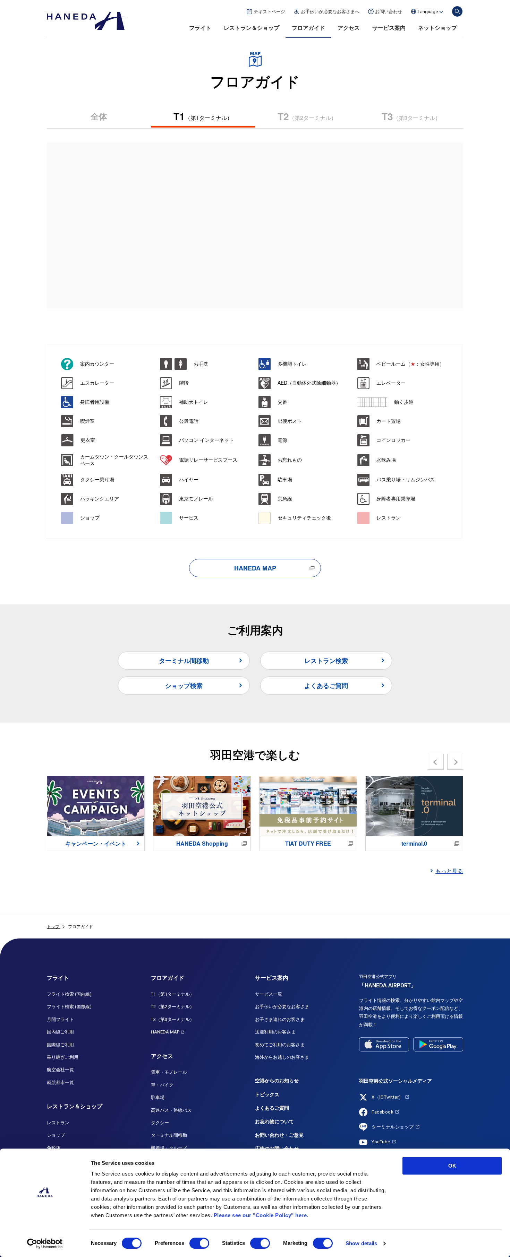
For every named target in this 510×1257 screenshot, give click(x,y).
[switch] (199, 1243)
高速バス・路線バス (171, 1110)
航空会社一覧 (60, 1069)
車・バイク (162, 1085)
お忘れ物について (274, 1121)
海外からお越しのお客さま (282, 1057)
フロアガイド (308, 28)
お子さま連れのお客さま (280, 1019)
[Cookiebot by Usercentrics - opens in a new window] (45, 1243)
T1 (202, 116)
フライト (200, 28)
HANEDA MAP (255, 568)
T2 (307, 116)
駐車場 (157, 1097)
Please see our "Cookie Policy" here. (261, 1215)
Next (455, 762)
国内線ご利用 (60, 1032)
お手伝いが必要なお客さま (282, 1006)
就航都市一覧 (60, 1082)
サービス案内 (389, 28)
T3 (411, 116)
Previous (436, 762)
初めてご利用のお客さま (280, 1044)
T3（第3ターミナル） (172, 1019)
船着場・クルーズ (169, 1148)
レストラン (58, 1122)
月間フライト (60, 1019)
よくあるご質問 (326, 685)
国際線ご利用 (60, 1044)
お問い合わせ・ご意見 (279, 1135)
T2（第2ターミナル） (172, 1006)
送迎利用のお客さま (275, 1032)
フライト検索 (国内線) (69, 994)
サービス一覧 (268, 994)
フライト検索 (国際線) (69, 1006)
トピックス (267, 1094)
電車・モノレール (169, 1072)
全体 (99, 116)
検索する (457, 11)
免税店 (53, 1148)
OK (452, 1166)
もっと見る (449, 871)
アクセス (349, 28)
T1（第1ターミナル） (172, 994)
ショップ (56, 1135)
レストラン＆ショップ (251, 28)
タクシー (160, 1122)
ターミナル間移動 (184, 660)
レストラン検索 (326, 660)
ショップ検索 (184, 685)
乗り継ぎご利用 (62, 1057)
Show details (361, 1243)
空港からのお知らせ (277, 1080)
